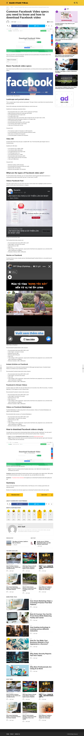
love (39, 519)
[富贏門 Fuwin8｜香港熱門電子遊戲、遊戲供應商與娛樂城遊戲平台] (46, 558)
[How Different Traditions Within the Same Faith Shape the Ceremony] (46, 579)
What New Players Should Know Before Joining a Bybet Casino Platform (29, 567)
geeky (34, 519)
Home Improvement (10, 564)
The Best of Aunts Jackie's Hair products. (20, 542)
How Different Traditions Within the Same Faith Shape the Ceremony (45, 588)
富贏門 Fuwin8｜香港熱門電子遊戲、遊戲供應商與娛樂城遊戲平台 (46, 567)
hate (45, 519)
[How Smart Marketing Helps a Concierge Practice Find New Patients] (13, 579)
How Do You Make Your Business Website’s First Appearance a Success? (39, 642)
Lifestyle (40, 585)
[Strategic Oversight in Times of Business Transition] (66, 64)
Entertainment (42, 564)
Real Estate (25, 585)
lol (13, 519)
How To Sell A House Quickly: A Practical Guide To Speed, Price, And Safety (29, 588)
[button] (7, 3)
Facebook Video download (18, 477)
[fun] (8, 639)
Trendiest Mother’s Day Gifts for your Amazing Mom (65, 24)
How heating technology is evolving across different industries (40, 629)
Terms (7, 734)
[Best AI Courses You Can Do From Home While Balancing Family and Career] (17, 617)
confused (50, 519)
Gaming (24, 564)
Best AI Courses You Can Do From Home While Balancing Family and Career (41, 616)
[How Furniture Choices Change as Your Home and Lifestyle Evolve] (13, 558)
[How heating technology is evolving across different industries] (17, 631)
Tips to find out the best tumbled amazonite (63, 40)
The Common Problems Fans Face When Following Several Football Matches (66, 88)
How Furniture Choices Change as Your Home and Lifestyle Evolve (13, 567)
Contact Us (17, 734)
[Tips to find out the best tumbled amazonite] (66, 32)
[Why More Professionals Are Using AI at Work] (17, 670)
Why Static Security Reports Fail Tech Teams (40, 654)
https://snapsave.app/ (38, 436)
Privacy (12, 734)
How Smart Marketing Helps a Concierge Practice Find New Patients (13, 588)
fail (29, 519)
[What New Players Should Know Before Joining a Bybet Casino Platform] (30, 558)
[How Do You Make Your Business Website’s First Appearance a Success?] (17, 644)
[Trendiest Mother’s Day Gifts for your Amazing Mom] (66, 16)
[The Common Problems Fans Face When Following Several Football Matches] (66, 80)
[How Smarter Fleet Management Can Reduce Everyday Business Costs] (66, 48)
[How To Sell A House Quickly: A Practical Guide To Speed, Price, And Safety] (30, 579)
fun (8, 519)
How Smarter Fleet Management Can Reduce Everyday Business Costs (64, 56)
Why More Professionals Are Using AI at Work (40, 668)
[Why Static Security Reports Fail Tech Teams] (17, 657)
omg (19, 519)
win (24, 519)
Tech (7, 9)
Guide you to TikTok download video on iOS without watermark (43, 543)
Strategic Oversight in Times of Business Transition (66, 72)
